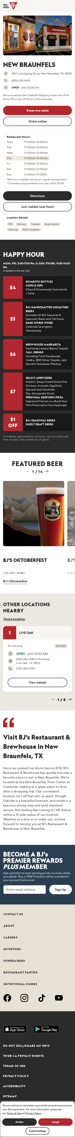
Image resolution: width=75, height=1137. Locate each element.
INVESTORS (12, 949)
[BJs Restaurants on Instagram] (24, 998)
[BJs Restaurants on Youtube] (59, 998)
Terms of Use (14, 1066)
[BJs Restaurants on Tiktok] (42, 998)
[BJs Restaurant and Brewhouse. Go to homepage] (13, 6)
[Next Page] (46, 471)
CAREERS (10, 937)
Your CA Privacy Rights (23, 1056)
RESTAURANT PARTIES (20, 972)
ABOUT (8, 926)
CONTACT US (13, 914)
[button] (4, 6)
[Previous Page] (28, 471)
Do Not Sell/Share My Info (26, 1046)
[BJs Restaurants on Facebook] (7, 998)
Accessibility (14, 1086)
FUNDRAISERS (14, 961)
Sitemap (10, 1096)
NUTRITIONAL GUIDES (20, 984)
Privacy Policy (16, 1076)
